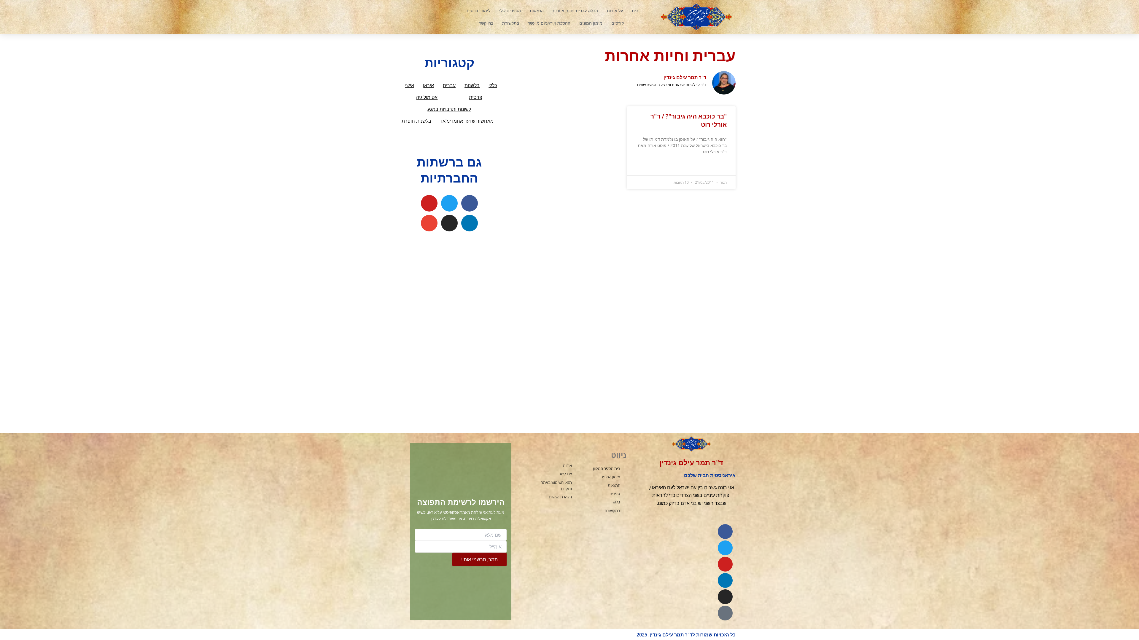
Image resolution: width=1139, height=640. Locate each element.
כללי (493, 85)
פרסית (475, 97)
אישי (409, 85)
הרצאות (537, 10)
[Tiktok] (725, 613)
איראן (428, 85)
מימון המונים (590, 23)
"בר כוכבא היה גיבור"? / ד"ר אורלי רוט (688, 120)
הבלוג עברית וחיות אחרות (575, 10)
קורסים (617, 23)
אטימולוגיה (427, 97)
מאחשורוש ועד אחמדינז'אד (467, 121)
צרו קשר (486, 23)
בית (635, 10)
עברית (449, 85)
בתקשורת (510, 23)
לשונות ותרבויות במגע (449, 109)
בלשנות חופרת (416, 121)
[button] (432, 17)
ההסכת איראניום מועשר (549, 23)
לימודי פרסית (478, 10)
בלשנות (472, 85)
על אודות (615, 10)
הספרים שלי (510, 10)
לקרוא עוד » (718, 166)
